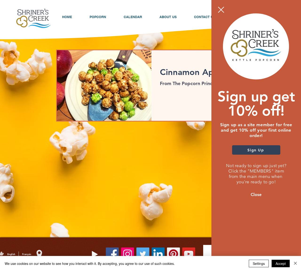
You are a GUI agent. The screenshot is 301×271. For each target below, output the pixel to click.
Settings (259, 263)
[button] (221, 9)
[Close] (295, 263)
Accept (281, 263)
